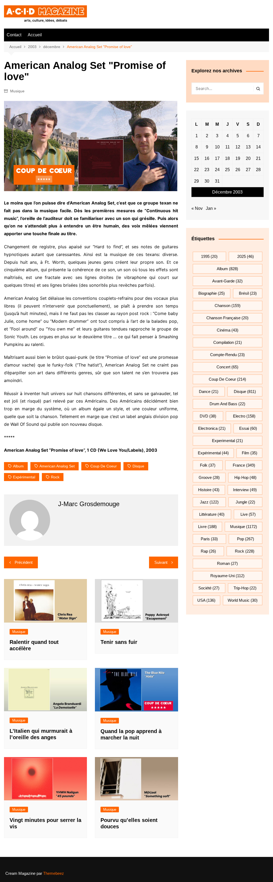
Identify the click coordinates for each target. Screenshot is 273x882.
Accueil (35, 35)
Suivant (160, 562)
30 (206, 181)
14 (258, 147)
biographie (211, 293)
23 (206, 169)
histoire (208, 489)
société (208, 588)
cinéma (227, 330)
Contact (14, 35)
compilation (227, 342)
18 (227, 158)
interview (245, 489)
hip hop (245, 477)
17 (217, 158)
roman (227, 563)
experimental (227, 440)
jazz (209, 502)
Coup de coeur (103, 466)
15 (196, 158)
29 (196, 181)
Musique (17, 91)
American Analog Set (57, 466)
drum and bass (227, 403)
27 (248, 169)
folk (207, 465)
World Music (243, 600)
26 (237, 169)
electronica (212, 428)
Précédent (24, 562)
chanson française (227, 318)
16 (206, 158)
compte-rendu (227, 354)
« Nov (197, 208)
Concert (227, 367)
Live (248, 514)
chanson (227, 305)
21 (258, 158)
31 (217, 181)
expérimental (24, 477)
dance (208, 391)
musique (243, 526)
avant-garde (227, 281)
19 (237, 158)
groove (209, 477)
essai (248, 428)
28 (258, 169)
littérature (211, 514)
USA (206, 600)
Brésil (248, 293)
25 (227, 169)
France (244, 465)
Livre (207, 526)
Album (18, 466)
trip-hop (245, 588)
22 (196, 169)
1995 (209, 256)
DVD (208, 416)
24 (217, 169)
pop (245, 539)
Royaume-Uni (227, 575)
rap (208, 551)
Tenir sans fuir (119, 642)
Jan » (211, 208)
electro (244, 416)
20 (248, 158)
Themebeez (53, 873)
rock (55, 477)
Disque (138, 466)
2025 (245, 256)
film (249, 453)
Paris (209, 539)
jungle (245, 502)
